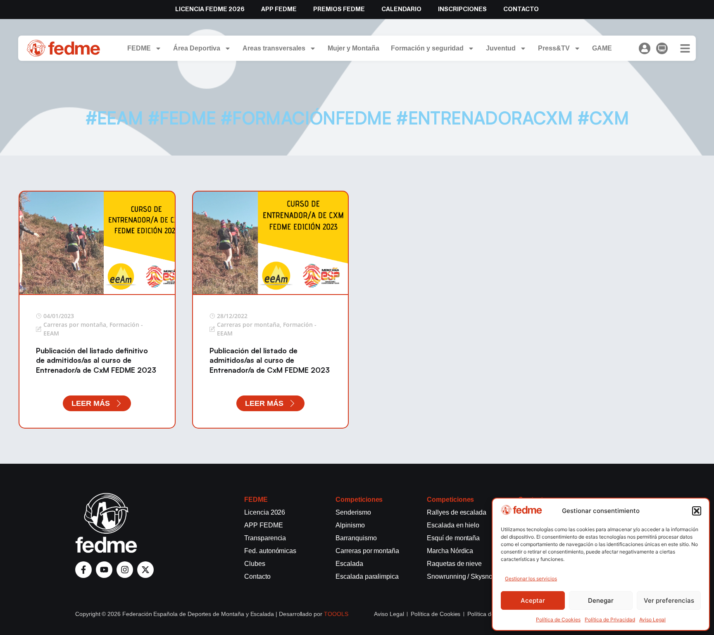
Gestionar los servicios (531, 578)
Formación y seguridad (427, 48)
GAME (602, 48)
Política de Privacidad (610, 619)
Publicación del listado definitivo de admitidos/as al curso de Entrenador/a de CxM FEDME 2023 (96, 360)
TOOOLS (336, 614)
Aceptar (533, 600)
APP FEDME (279, 9)
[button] (697, 511)
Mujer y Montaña (353, 48)
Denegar (601, 600)
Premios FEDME (339, 9)
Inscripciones (462, 9)
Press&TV (554, 48)
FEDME (139, 48)
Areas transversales (274, 48)
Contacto (521, 9)
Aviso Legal (652, 619)
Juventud (501, 48)
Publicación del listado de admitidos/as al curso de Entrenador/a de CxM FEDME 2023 (269, 360)
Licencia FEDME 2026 (210, 9)
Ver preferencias (669, 600)
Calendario (401, 9)
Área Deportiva (196, 48)
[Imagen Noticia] (97, 242)
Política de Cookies (558, 619)
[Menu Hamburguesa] (685, 48)
